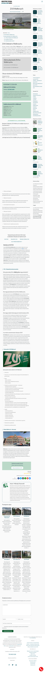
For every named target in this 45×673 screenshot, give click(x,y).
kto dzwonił (33, 637)
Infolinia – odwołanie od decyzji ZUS (33, 644)
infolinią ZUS (11, 645)
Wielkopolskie (35, 114)
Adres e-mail (21, 619)
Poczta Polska (32, 663)
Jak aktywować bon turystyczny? (40, 143)
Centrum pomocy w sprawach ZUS (33, 642)
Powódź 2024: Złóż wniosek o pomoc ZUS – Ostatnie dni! (37, 52)
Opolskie (34, 104)
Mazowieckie (35, 102)
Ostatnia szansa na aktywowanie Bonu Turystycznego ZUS (38, 173)
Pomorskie (35, 108)
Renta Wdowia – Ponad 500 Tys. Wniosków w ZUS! (37, 60)
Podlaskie (35, 106)
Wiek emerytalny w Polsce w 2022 (40, 150)
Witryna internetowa (7, 623)
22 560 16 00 (11, 89)
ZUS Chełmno (16, 516)
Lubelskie (34, 98)
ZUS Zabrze (7, 559)
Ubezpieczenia (32, 664)
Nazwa (4, 619)
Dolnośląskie (18, 11)
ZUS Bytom (26, 516)
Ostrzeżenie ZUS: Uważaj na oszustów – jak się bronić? (40, 37)
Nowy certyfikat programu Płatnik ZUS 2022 (37, 158)
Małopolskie (35, 101)
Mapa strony (33, 653)
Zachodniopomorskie (37, 115)
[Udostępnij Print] (23, 478)
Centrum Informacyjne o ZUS (33, 656)
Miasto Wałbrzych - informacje (10, 429)
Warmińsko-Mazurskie (37, 112)
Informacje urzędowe (32, 660)
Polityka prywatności (32, 652)
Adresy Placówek (13, 11)
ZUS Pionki (26, 559)
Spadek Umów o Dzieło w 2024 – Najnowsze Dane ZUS (37, 21)
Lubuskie (34, 99)
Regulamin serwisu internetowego (33, 651)
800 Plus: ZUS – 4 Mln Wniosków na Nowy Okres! (40, 68)
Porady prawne (32, 662)
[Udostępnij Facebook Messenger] (30, 478)
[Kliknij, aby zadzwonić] (41, 669)
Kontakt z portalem (33, 655)
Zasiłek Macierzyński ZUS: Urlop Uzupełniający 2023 (38, 29)
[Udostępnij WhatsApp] (25, 478)
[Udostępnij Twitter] (21, 478)
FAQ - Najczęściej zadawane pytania (11, 269)
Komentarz (5, 604)
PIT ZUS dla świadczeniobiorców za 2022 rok (40, 166)
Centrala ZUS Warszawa (7, 516)
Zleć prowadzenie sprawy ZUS (33, 646)
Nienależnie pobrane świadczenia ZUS (40, 130)
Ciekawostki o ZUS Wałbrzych (10, 349)
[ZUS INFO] (6, 3)
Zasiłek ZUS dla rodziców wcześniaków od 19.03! (40, 44)
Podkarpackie (35, 105)
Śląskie (34, 109)
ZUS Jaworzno (16, 559)
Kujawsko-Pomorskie (37, 95)
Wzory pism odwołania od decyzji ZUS (32, 645)
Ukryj (8, 32)
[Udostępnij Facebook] (18, 478)
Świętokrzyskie (36, 111)
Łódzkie (34, 96)
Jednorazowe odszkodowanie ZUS (40, 136)
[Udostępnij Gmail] (27, 478)
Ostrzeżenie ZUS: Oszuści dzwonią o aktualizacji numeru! (37, 13)
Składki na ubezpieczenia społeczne (40, 122)
